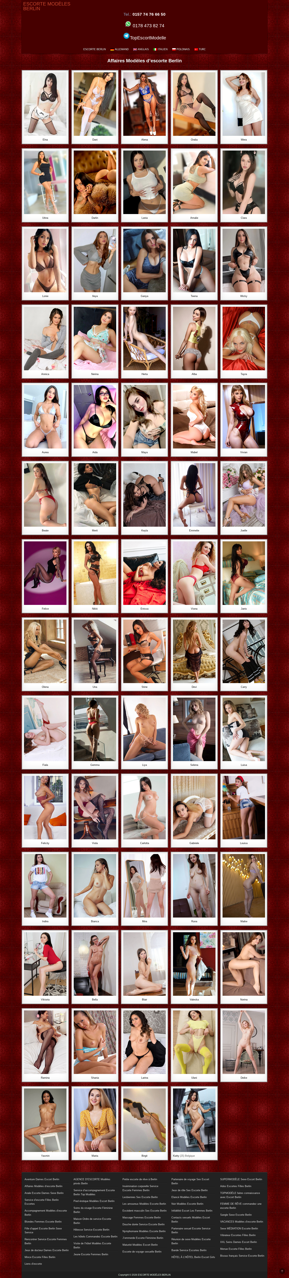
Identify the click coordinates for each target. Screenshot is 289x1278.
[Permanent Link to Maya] (144, 416)
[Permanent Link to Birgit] (144, 1120)
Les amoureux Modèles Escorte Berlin (144, 1203)
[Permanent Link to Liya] (144, 729)
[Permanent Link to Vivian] (244, 416)
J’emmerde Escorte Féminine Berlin (142, 1237)
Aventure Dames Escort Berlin (42, 1179)
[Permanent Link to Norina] (244, 964)
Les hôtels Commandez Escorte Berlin (95, 1236)
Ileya (95, 296)
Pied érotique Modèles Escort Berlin (94, 1201)
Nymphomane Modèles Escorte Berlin (144, 1231)
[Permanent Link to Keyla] (144, 495)
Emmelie (194, 530)
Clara (244, 217)
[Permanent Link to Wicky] (244, 260)
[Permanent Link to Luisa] (244, 729)
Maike (243, 921)
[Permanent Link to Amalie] (194, 182)
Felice (45, 608)
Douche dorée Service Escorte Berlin (143, 1224)
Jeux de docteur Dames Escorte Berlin (47, 1250)
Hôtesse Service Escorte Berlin (91, 1229)
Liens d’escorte (33, 1263)
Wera (244, 139)
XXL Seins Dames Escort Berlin (238, 1242)
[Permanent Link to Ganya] (144, 260)
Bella (95, 999)
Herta (145, 374)
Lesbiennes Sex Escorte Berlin (140, 1197)
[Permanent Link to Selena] (194, 729)
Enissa (144, 608)
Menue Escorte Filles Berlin (236, 1248)
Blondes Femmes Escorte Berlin (43, 1221)
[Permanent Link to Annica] (45, 338)
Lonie (45, 296)
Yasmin (45, 1155)
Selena (194, 764)
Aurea (45, 452)
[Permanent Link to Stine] (144, 651)
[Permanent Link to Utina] (45, 182)
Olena (45, 686)
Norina (244, 999)
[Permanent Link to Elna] (45, 104)
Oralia (194, 139)
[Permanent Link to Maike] (244, 886)
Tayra (244, 374)
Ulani (194, 1077)
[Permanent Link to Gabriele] (194, 807)
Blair (144, 999)
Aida (95, 452)
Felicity (45, 843)
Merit (95, 530)
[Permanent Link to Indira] (45, 886)
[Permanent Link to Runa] (194, 886)
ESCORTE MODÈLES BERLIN (46, 6)
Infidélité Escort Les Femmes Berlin (191, 1210)
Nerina (94, 374)
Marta (95, 1155)
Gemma (94, 764)
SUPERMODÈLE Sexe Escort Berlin (241, 1179)
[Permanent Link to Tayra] (244, 338)
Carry (244, 686)
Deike (244, 1077)
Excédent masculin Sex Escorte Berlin (144, 1210)
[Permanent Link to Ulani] (194, 1042)
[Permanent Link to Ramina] (45, 1042)
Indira (45, 921)
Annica (45, 374)
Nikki (95, 608)
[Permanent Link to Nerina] (95, 338)
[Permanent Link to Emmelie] (194, 495)
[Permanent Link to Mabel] (194, 416)
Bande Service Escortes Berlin (188, 1250)
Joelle (243, 530)
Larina (144, 1077)
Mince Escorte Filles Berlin (40, 1257)
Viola (95, 843)
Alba (194, 374)
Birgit (144, 1155)
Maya (144, 452)
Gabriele (194, 843)
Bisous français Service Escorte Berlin (242, 1255)
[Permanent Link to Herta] (144, 338)
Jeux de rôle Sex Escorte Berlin (189, 1190)
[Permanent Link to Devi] (194, 651)
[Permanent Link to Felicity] (45, 807)
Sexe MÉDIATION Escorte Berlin (239, 1228)
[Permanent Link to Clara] (244, 182)
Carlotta (144, 843)
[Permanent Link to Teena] (194, 260)
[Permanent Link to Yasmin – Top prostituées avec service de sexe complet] (45, 1120)
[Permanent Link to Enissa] (144, 573)
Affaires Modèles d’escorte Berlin (43, 1186)
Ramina (45, 1077)
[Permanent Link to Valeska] (194, 964)
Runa (194, 921)
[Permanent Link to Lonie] (45, 260)
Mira (144, 921)
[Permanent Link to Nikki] (95, 573)
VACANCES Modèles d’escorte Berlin (241, 1221)
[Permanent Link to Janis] (244, 573)
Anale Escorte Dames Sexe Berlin (44, 1193)
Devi (194, 686)
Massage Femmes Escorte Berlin (141, 1217)
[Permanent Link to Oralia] (194, 104)
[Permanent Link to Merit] (95, 495)
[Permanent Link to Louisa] (244, 807)
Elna (45, 139)
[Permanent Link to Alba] (194, 338)
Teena (194, 296)
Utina (45, 217)
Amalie (194, 217)
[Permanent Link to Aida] (95, 416)
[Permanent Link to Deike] (244, 1042)
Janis (244, 608)
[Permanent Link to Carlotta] (144, 807)
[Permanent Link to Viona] (194, 573)
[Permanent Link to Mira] (144, 886)
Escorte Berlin (94, 49)
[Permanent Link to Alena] (144, 104)
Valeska (194, 999)
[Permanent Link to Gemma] (95, 729)
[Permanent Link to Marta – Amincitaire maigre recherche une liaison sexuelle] (95, 1120)
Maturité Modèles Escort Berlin (140, 1244)
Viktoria (45, 999)
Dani (95, 139)
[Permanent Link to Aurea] (45, 416)
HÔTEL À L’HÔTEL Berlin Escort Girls (193, 1257)
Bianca (95, 921)
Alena (144, 139)
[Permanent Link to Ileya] (95, 260)
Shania (95, 1077)
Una (95, 686)
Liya (144, 764)
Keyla (144, 530)
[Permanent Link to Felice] (45, 573)
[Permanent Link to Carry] (244, 651)
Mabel (194, 452)
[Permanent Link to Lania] (144, 182)
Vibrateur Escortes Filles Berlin (238, 1235)
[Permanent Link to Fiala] (45, 729)
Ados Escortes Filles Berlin (235, 1186)
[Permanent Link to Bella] (95, 964)
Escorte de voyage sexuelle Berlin (141, 1251)
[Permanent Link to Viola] (95, 807)
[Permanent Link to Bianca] (95, 886)
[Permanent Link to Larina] (144, 1042)
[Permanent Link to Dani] (95, 104)
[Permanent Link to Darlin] (95, 182)
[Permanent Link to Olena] (45, 651)
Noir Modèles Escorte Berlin (187, 1203)
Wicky (243, 296)
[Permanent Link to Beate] (45, 495)
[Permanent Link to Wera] (244, 104)
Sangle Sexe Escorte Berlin (236, 1214)
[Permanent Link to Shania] (95, 1042)
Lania (145, 217)
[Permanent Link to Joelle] (244, 495)
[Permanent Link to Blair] (144, 964)
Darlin (95, 217)
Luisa (244, 764)
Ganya (144, 296)
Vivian (243, 452)
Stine (144, 686)
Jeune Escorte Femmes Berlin (91, 1254)
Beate (45, 530)
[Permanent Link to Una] (95, 651)
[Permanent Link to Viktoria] (45, 964)
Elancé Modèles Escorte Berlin (189, 1197)
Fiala (45, 764)
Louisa (244, 843)
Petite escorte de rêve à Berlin (139, 1179)
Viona (194, 608)
